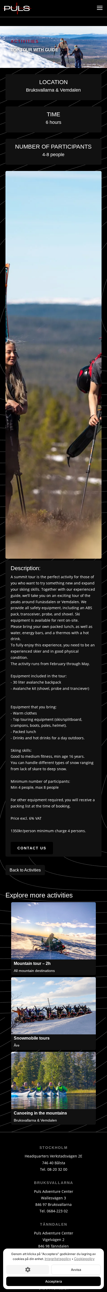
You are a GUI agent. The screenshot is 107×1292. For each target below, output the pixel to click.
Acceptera (53, 1281)
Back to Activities (25, 870)
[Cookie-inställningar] (27, 1269)
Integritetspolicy (58, 1259)
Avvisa (76, 1269)
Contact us (31, 848)
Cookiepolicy (84, 1259)
